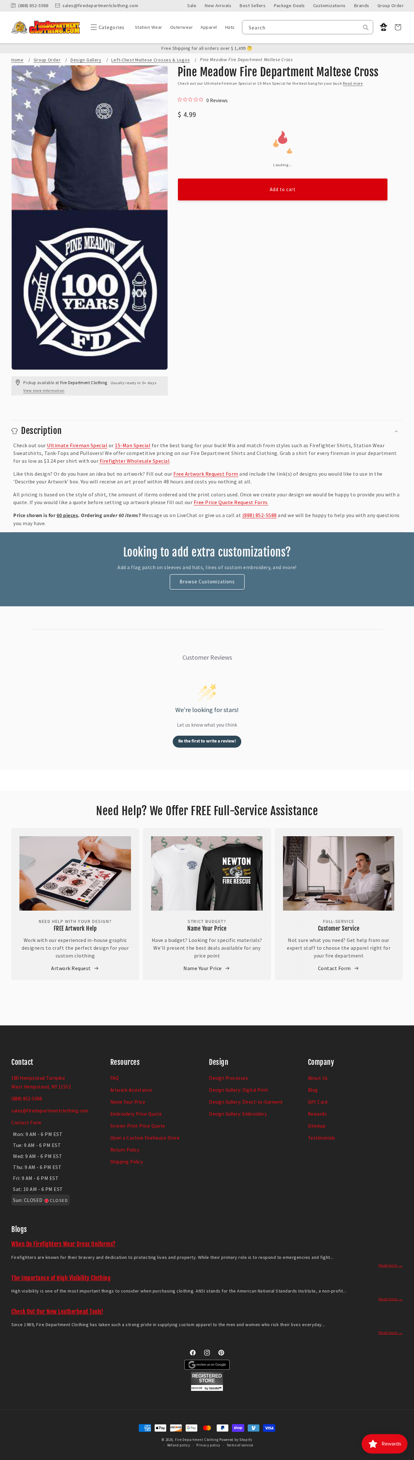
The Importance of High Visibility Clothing (61, 1278)
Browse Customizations (207, 582)
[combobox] (307, 27)
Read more (353, 83)
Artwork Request (71, 968)
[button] (106, 27)
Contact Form (334, 968)
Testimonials (321, 1138)
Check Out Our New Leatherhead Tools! (57, 1311)
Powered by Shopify (235, 1439)
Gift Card (318, 1102)
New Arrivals (217, 5)
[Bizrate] (405, 1456)
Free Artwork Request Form (205, 473)
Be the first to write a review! (207, 741)
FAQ (114, 1078)
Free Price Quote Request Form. (231, 502)
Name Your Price (207, 928)
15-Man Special (132, 445)
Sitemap (317, 1126)
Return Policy (125, 1150)
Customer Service (339, 928)
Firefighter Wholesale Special (135, 461)
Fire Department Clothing (197, 1439)
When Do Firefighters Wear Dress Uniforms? (63, 1244)
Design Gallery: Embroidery (238, 1114)
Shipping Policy (126, 1162)
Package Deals (289, 5)
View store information (43, 390)
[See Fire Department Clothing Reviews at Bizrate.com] (207, 1389)
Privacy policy (208, 1445)
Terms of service (240, 1445)
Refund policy (178, 1445)
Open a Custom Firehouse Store (145, 1138)
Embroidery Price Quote (136, 1114)
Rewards (317, 1114)
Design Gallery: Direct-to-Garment (246, 1102)
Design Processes (228, 1078)
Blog (313, 1090)
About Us (318, 1078)
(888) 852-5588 (259, 515)
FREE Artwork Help (75, 928)
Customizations (329, 5)
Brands (361, 5)
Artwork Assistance (131, 1090)
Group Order (390, 5)
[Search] (366, 27)
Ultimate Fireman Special (77, 445)
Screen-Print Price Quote (137, 1126)
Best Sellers (252, 5)
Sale (191, 5)
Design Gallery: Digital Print (238, 1090)
